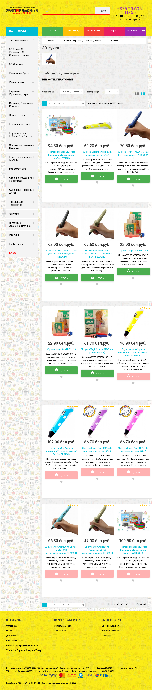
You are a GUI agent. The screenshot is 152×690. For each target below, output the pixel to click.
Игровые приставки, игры (18, 93)
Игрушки (14, 235)
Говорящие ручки (19, 73)
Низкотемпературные (57, 79)
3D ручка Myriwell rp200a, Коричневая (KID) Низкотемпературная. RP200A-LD (97, 550)
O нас (9, 631)
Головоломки (16, 82)
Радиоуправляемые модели (20, 158)
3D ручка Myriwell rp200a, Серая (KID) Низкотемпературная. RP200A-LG (61, 253)
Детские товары (18, 40)
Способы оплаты (14, 640)
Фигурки (14, 213)
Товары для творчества (16, 203)
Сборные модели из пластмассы (20, 179)
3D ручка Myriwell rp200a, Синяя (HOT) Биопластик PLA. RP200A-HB (133, 155)
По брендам (16, 244)
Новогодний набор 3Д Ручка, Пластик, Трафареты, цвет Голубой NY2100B (61, 155)
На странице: (93, 92)
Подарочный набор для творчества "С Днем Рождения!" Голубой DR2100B (61, 451)
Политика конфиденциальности (22, 645)
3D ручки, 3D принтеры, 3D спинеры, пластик (19, 52)
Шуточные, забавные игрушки (20, 224)
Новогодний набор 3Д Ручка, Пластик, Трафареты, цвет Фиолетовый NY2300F (133, 550)
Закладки (107, 635)
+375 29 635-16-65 (130, 10)
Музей (12, 253)
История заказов (110, 631)
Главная (50, 41)
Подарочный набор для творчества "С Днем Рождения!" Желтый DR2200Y (133, 352)
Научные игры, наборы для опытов (21, 135)
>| (83, 103)
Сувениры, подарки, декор (20, 191)
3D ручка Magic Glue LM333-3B (61, 349)
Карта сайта (60, 631)
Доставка (11, 635)
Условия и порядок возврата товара (24, 650)
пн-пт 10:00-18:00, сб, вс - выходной (130, 17)
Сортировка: (48, 92)
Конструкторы (17, 115)
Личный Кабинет (110, 626)
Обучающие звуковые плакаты (21, 147)
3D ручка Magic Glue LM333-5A (133, 250)
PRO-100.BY (22, 683)
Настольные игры (19, 124)
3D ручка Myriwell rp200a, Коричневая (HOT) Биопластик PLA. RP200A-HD (97, 253)
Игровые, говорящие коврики (21, 105)
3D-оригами (16, 64)
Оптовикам (11, 626)
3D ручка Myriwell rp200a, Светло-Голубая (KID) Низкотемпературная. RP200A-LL (61, 550)
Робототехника (17, 168)
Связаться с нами (63, 626)
